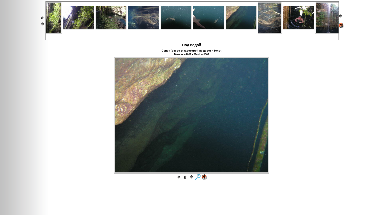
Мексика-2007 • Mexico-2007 (191, 54)
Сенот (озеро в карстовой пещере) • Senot (191, 50)
